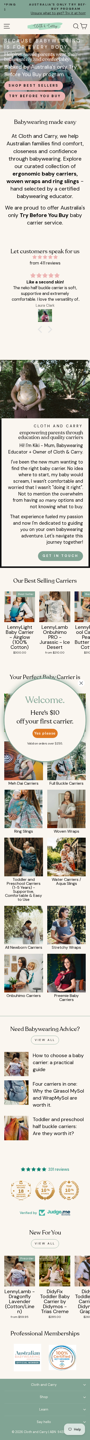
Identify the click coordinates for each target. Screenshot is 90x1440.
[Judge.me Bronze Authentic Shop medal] (69, 1190)
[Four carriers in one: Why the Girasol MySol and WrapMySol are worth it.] (16, 1092)
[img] (45, 257)
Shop (44, 1397)
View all (45, 1040)
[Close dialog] (81, 683)
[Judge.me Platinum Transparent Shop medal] (21, 1190)
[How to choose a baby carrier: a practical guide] (16, 1064)
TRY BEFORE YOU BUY (35, 96)
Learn (43, 1409)
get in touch (60, 556)
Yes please (45, 733)
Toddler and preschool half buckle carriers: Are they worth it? (58, 1126)
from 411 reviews (45, 263)
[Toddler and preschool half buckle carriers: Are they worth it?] (16, 1128)
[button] (41, 329)
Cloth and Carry (43, 1385)
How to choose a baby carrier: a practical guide (58, 1062)
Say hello (44, 1422)
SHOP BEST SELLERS (33, 85)
